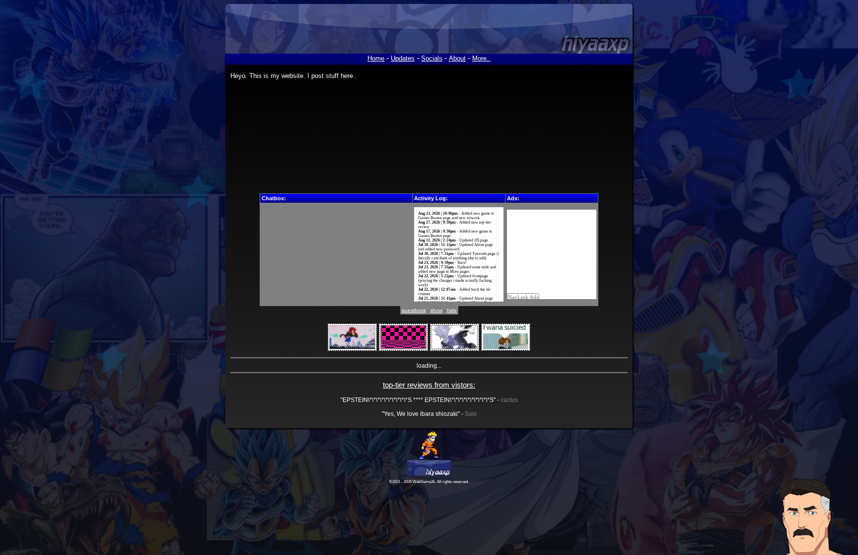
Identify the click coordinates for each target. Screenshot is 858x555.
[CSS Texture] (403, 337)
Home (375, 58)
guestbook (414, 310)
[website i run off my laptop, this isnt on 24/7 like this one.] (429, 444)
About (457, 58)
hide (452, 310)
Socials (431, 58)
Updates (403, 58)
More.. (481, 58)
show (436, 310)
